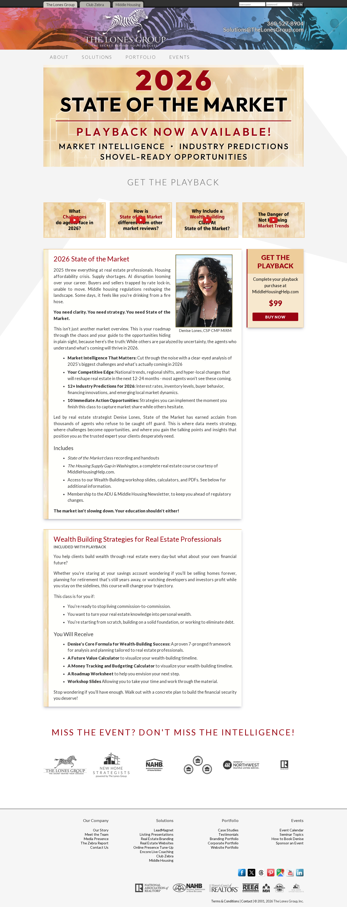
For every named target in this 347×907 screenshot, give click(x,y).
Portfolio (140, 57)
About (59, 57)
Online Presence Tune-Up (153, 847)
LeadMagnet (164, 830)
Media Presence (96, 838)
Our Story (100, 830)
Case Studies (228, 830)
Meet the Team (96, 834)
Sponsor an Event (290, 843)
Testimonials (228, 834)
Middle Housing (128, 5)
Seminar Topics (292, 834)
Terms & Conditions (225, 901)
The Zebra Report (94, 843)
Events (179, 57)
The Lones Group (60, 5)
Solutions (97, 57)
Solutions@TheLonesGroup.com (263, 29)
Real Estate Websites (157, 843)
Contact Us (99, 847)
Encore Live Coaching (157, 851)
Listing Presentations (157, 834)
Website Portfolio (225, 847)
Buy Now (275, 317)
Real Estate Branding (157, 838)
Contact (246, 901)
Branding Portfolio (224, 838)
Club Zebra (95, 5)
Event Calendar (292, 830)
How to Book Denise (288, 838)
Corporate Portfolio (223, 843)
